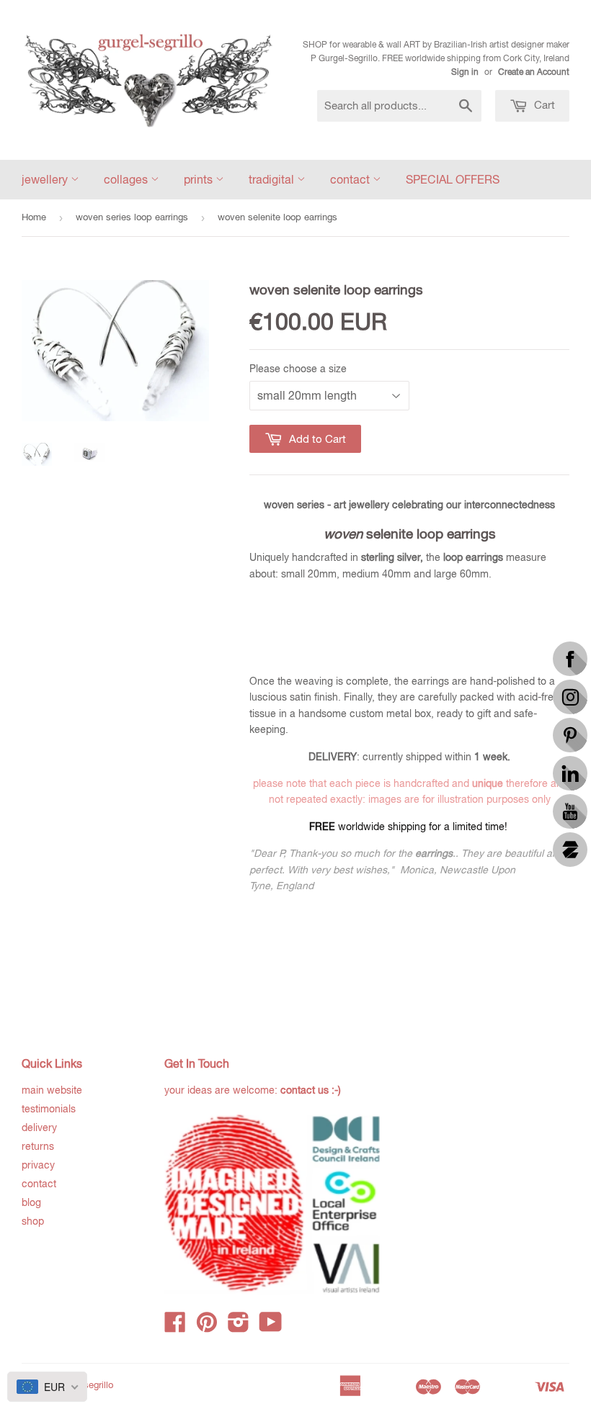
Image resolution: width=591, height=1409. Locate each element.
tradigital (273, 179)
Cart (543, 105)
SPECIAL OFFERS (452, 179)
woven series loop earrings (132, 217)
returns (38, 1146)
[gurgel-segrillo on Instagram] (238, 1327)
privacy (38, 1165)
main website (52, 1090)
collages (127, 179)
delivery (39, 1127)
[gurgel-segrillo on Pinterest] (207, 1327)
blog (31, 1202)
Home (34, 217)
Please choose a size (298, 368)
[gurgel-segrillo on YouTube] (270, 1327)
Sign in (465, 72)
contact (351, 179)
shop (33, 1221)
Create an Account (533, 72)
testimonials (49, 1109)
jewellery (46, 179)
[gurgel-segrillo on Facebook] (175, 1327)
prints (199, 179)
